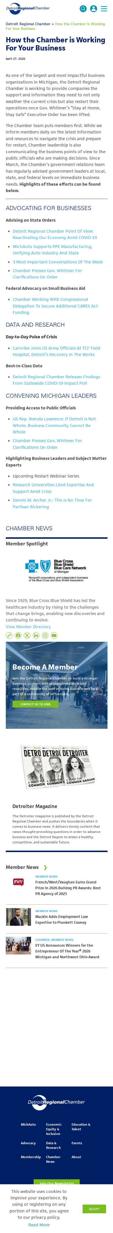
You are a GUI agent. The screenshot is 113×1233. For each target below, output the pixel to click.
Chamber (42, 940)
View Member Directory (28, 626)
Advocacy (28, 1143)
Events (77, 1143)
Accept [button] (94, 1209)
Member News (46, 876)
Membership (31, 1157)
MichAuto (28, 1124)
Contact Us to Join (36, 704)
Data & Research (53, 1145)
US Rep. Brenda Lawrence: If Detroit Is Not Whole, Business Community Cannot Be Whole (54, 425)
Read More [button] (39, 1224)
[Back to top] (99, 1154)
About (76, 1157)
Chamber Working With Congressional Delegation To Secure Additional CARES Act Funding (55, 306)
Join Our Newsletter (56, 1183)
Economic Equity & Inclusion (53, 1129)
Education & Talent (81, 1126)
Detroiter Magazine (34, 806)
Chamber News (53, 1159)
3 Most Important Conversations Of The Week (58, 262)
